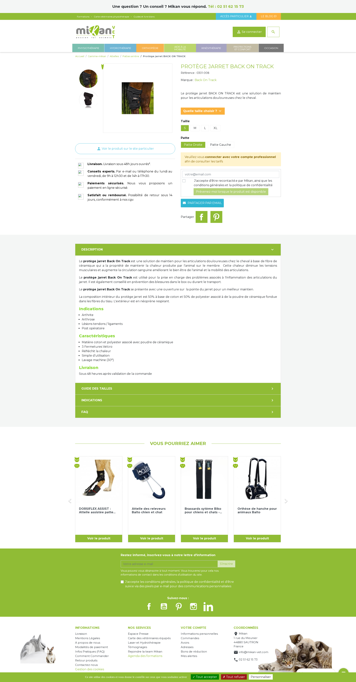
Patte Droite (193, 144)
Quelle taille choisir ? (202, 111)
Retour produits (86, 660)
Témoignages (137, 647)
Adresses (187, 647)
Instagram (194, 606)
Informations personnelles (199, 633)
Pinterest (216, 217)
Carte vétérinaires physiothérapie (111, 16)
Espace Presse (138, 633)
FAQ (178, 412)
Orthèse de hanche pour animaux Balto (257, 510)
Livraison (81, 633)
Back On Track (206, 80)
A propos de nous (87, 642)
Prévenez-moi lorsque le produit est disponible (231, 191)
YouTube (164, 606)
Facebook (149, 606)
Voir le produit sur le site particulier (125, 148)
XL (215, 128)
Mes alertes (189, 656)
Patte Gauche (220, 144)
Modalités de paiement (91, 647)
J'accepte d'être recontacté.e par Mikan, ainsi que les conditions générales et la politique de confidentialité (233, 183)
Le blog (268, 16)
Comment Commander (92, 656)
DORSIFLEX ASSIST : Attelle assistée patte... (97, 510)
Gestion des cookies (89, 669)
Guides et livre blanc (144, 16)
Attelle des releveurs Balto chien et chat (149, 510)
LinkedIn (208, 606)
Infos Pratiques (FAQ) (90, 651)
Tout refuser (235, 677)
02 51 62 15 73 (230, 6)
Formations (83, 16)
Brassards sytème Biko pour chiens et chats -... (203, 510)
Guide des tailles (178, 388)
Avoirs (185, 642)
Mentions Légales (87, 638)
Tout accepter (206, 677)
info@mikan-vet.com (253, 652)
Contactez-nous (86, 665)
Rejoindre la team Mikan (145, 651)
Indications (178, 400)
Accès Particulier (236, 16)
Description (178, 249)
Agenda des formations (145, 656)
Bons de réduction (194, 651)
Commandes (190, 638)
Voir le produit (98, 538)
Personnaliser (261, 677)
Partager (201, 217)
